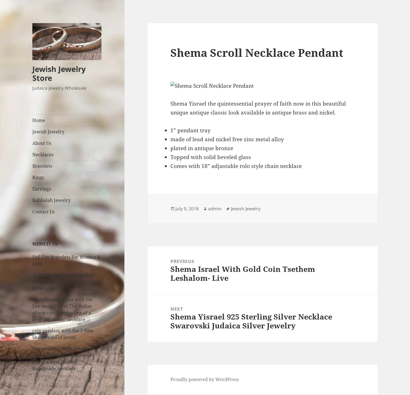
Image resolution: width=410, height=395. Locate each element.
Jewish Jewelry (48, 132)
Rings (38, 177)
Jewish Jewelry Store (59, 73)
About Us (41, 143)
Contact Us (43, 212)
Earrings (41, 189)
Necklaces (43, 155)
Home (38, 120)
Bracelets (42, 166)
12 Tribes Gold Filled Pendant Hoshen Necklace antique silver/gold (63, 281)
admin (214, 209)
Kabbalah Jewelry (51, 200)
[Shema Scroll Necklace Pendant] (262, 86)
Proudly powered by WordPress (204, 379)
